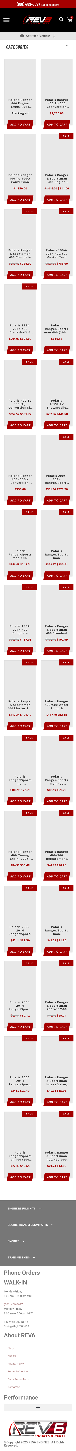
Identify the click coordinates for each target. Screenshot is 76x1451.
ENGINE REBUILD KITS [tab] (22, 1208)
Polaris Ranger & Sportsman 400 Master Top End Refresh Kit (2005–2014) (20, 705)
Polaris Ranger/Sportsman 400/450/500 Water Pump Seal (20, 780)
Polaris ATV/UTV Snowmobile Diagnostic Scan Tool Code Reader (56, 404)
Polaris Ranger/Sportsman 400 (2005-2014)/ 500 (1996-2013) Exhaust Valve (20, 1156)
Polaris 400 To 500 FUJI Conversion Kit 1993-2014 (20, 404)
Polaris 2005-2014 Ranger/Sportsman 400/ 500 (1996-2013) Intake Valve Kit (20, 1005)
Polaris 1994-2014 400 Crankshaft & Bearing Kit (20, 329)
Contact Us (14, 1387)
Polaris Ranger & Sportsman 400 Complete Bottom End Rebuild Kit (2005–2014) (20, 253)
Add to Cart (20, 124)
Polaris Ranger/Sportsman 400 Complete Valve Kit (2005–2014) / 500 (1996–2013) (56, 780)
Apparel (12, 1356)
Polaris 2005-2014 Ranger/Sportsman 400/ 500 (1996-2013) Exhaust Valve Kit (20, 930)
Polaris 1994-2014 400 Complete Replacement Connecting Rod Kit (20, 629)
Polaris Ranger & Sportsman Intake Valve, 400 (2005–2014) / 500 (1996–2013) (56, 1081)
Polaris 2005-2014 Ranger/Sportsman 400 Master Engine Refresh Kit (56, 479)
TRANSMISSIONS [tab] (19, 1257)
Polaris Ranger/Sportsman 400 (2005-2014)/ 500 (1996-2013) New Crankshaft (56, 329)
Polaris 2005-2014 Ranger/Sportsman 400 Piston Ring (20, 1081)
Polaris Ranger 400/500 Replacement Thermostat (56, 855)
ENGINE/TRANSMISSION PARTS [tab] (28, 1224)
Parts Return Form (18, 1379)
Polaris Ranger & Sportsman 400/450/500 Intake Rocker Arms (56, 1005)
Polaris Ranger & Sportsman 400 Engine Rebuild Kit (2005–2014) (56, 178)
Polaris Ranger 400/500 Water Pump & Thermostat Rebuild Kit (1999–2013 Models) (57, 705)
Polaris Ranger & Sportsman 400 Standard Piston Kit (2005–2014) (56, 629)
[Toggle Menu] (6, 20)
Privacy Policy (16, 1363)
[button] (61, 19)
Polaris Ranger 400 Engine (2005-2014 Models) (20, 103)
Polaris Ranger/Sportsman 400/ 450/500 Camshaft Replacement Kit (20, 554)
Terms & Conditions (19, 1371)
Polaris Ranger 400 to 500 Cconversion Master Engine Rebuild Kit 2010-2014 (56, 103)
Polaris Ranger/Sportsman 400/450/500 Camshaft (56, 554)
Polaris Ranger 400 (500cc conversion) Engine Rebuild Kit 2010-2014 (20, 479)
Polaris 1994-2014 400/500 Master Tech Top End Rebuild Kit (57, 253)
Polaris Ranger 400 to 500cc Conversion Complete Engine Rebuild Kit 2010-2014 (20, 178)
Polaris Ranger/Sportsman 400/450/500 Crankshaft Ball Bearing (56, 930)
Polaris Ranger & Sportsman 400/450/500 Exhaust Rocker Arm (56, 1156)
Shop (11, 1348)
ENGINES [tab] (13, 1241)
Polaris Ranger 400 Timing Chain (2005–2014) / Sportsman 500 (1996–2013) (20, 855)
